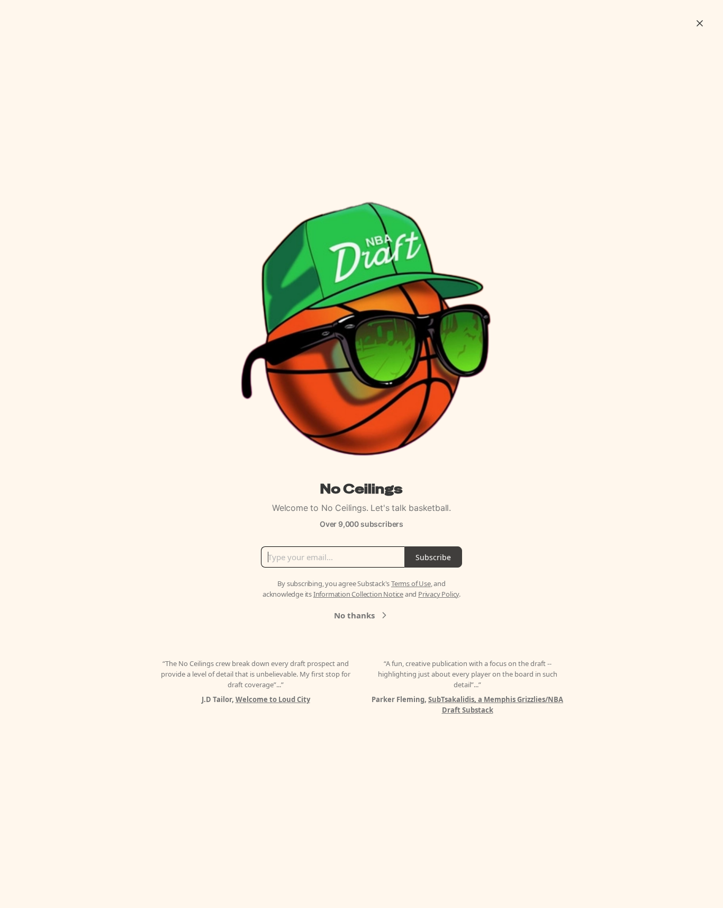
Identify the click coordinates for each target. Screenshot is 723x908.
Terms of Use (411, 583)
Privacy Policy (438, 594)
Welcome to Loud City (273, 699)
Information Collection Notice (358, 594)
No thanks (354, 615)
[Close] (699, 23)
